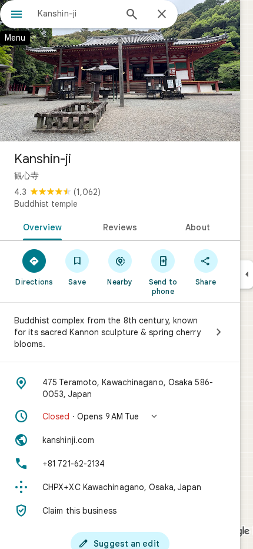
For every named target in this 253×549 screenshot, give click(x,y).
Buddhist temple (46, 204)
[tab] (40, 226)
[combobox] (76, 13)
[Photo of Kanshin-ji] (120, 70)
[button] (120, 416)
